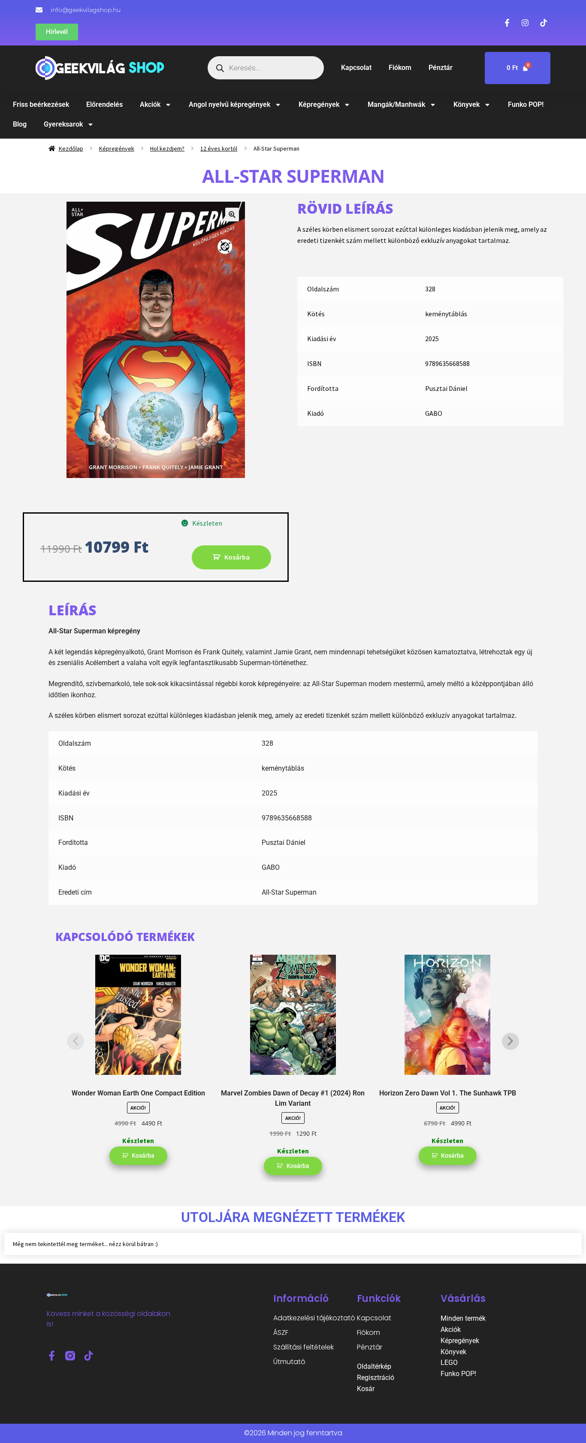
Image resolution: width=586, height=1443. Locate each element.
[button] (232, 214)
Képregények (319, 104)
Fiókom (400, 68)
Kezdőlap (71, 148)
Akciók (150, 104)
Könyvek (466, 104)
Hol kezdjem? (167, 148)
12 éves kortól (218, 148)
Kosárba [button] (143, 1155)
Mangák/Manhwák (396, 104)
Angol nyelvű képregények (229, 104)
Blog (20, 124)
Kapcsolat (356, 68)
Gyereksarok (63, 124)
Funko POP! (526, 104)
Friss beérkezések (41, 104)
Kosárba (237, 557)
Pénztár (441, 68)
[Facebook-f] (52, 1356)
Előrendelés (104, 104)
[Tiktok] (89, 1356)
